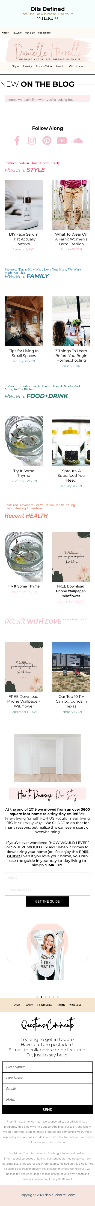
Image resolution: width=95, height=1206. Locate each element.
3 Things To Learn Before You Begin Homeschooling (71, 356)
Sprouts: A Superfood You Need (71, 476)
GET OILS (30, 33)
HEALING (17, 33)
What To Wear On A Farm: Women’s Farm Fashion (71, 239)
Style (15, 66)
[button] (7, 958)
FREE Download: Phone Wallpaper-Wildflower (71, 591)
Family (27, 66)
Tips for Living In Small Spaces (24, 353)
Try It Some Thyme (23, 473)
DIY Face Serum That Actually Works (24, 239)
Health (60, 66)
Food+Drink (44, 66)
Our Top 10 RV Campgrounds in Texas (71, 701)
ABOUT (5, 33)
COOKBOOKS (44, 33)
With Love (76, 66)
